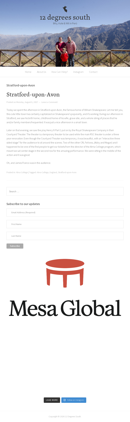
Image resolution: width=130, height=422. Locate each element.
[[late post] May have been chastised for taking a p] (25, 338)
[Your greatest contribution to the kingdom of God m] (65, 384)
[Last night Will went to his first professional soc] (105, 384)
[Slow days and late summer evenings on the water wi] (105, 361)
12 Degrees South (73, 416)
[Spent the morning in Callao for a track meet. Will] (65, 361)
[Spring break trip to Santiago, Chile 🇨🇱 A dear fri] (25, 361)
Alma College (22, 172)
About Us (41, 71)
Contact (93, 71)
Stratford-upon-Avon (33, 94)
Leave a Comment (49, 102)
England (53, 172)
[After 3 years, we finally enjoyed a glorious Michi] (25, 384)
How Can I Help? (60, 71)
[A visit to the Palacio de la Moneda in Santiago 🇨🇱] (105, 338)
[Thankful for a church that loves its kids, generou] (65, 338)
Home (28, 71)
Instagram (78, 71)
